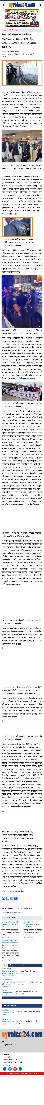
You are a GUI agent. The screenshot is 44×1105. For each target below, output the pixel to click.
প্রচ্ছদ (4, 30)
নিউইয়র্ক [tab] (21, 965)
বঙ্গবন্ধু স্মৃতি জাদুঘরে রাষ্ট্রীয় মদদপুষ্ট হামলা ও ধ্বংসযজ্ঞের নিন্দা (11, 932)
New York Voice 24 (16, 913)
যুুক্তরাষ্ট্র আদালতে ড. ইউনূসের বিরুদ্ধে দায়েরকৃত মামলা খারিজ (33, 932)
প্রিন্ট (18, 51)
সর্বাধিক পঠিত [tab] (12, 965)
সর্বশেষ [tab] (4, 965)
